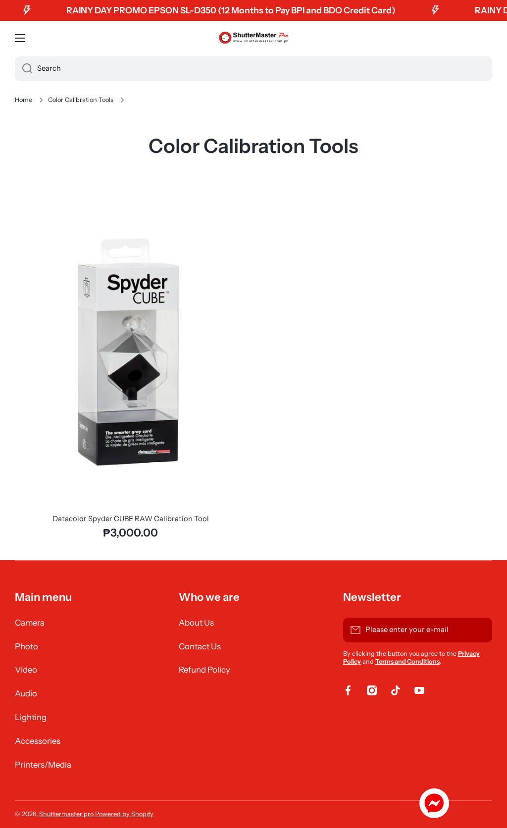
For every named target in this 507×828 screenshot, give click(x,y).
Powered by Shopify (124, 814)
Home (23, 99)
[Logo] (253, 38)
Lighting (31, 717)
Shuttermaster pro (66, 814)
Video (26, 670)
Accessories (37, 741)
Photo (26, 646)
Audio (26, 693)
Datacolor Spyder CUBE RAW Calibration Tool (130, 518)
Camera (30, 623)
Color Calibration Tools (80, 99)
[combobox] (253, 68)
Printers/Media (43, 765)
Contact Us (200, 646)
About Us (196, 623)
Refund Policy (204, 670)
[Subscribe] (479, 630)
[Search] (23, 68)
